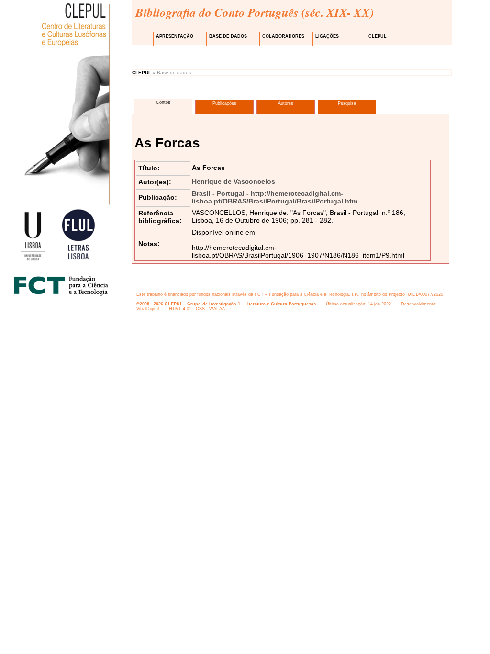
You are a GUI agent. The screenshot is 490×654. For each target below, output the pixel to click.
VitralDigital (147, 308)
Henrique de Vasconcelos (233, 181)
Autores (285, 103)
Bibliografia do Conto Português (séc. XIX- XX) (254, 12)
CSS (201, 308)
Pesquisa (347, 103)
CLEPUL (377, 36)
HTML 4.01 (181, 308)
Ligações (327, 36)
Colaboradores (283, 36)
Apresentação (174, 36)
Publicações (224, 103)
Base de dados (228, 36)
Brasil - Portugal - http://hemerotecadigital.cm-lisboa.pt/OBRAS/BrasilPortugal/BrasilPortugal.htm (274, 197)
